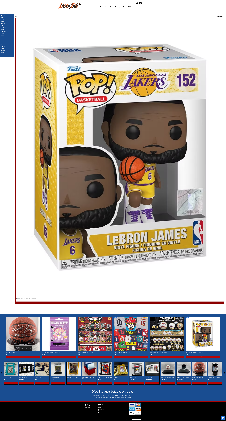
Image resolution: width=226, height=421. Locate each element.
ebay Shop (100, 404)
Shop (86, 404)
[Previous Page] (117, 309)
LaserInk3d (87, 406)
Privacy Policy (101, 409)
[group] (113, 337)
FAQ (99, 412)
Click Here (99, 419)
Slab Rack (87, 407)
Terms (99, 407)
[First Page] (114, 309)
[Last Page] (125, 309)
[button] (140, 2)
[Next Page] (123, 309)
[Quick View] (120, 157)
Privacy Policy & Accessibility (136, 419)
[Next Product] (222, 337)
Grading (100, 406)
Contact (100, 410)
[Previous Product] (3, 337)
